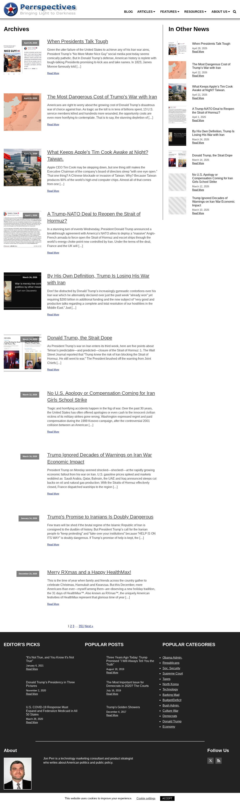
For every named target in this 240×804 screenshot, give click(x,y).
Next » (89, 626)
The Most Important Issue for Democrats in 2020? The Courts (127, 684)
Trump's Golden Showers (123, 707)
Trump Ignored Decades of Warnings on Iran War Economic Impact (99, 458)
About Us (219, 11)
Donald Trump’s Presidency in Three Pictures (50, 684)
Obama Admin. (172, 657)
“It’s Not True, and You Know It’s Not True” (50, 659)
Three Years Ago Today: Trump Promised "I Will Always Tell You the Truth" (130, 661)
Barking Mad (171, 694)
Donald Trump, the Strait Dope (79, 338)
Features (168, 11)
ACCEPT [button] (167, 798)
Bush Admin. (171, 705)
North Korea (171, 684)
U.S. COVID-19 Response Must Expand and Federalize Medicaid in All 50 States (51, 711)
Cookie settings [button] (145, 798)
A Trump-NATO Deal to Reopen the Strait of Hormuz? (93, 217)
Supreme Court (173, 673)
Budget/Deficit (172, 700)
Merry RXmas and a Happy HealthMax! (89, 572)
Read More (53, 73)
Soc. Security (171, 668)
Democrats (170, 716)
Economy (169, 726)
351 (81, 626)
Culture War (170, 710)
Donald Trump (172, 721)
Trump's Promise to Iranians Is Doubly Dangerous (100, 517)
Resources (194, 11)
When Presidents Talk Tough (77, 41)
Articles (145, 11)
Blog (128, 11)
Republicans (171, 662)
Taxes (166, 679)
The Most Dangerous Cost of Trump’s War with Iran (102, 97)
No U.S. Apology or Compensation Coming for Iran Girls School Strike (101, 396)
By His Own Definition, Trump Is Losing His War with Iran (98, 279)
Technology (170, 689)
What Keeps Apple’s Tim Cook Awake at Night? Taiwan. (97, 155)
